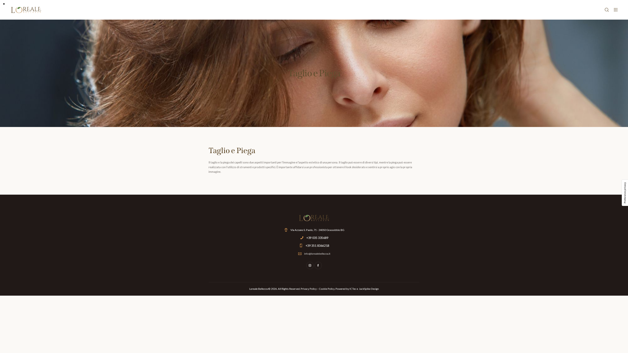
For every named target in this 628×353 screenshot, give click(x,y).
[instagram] (310, 265)
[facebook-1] (318, 265)
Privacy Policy (309, 288)
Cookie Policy (326, 288)
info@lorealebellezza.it (317, 253)
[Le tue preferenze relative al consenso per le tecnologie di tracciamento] (625, 193)
